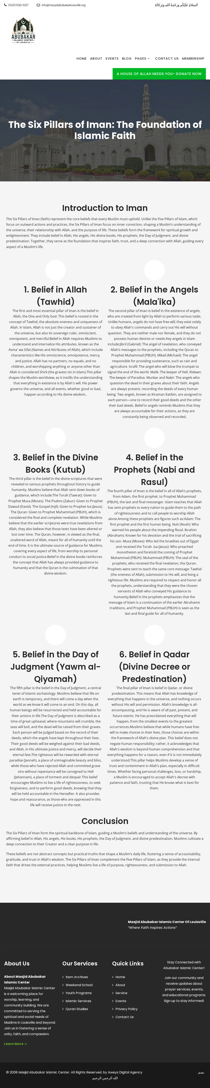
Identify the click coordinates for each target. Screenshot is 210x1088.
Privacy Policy (126, 1009)
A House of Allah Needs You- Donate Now (159, 73)
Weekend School (79, 985)
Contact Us (167, 58)
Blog (127, 58)
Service (121, 993)
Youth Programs (79, 993)
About (96, 58)
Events (112, 58)
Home (81, 58)
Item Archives (77, 977)
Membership (193, 58)
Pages (140, 58)
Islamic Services (78, 1001)
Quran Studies (77, 1009)
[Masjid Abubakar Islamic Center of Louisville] (22, 30)
